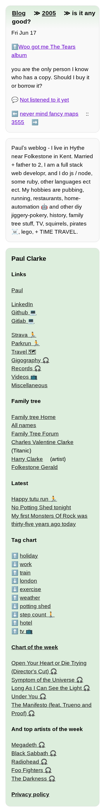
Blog (19, 13)
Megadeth (24, 745)
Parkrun (21, 343)
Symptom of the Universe (43, 680)
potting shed (35, 606)
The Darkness (29, 779)
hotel (26, 623)
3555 (17, 122)
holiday (29, 556)
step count (33, 615)
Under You (24, 696)
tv (22, 631)
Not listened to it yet (44, 100)
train (25, 573)
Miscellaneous (29, 385)
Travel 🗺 (23, 352)
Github (19, 312)
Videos (20, 377)
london (28, 581)
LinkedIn (22, 304)
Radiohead (25, 762)
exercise (30, 589)
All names (23, 425)
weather (30, 598)
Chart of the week (34, 647)
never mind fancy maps (49, 114)
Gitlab (18, 321)
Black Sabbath (29, 753)
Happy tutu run (29, 499)
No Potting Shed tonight (41, 507)
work (26, 564)
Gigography (26, 360)
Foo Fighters (27, 770)
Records (22, 368)
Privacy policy (30, 794)
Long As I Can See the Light (46, 688)
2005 (49, 13)
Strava (19, 335)
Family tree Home (33, 417)
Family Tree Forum (35, 434)
